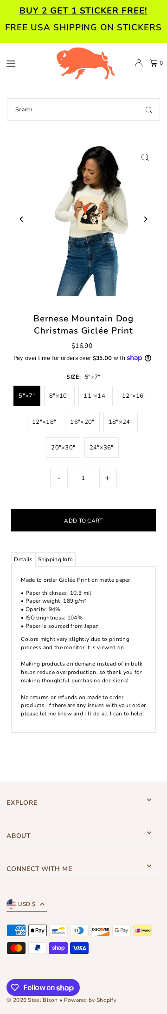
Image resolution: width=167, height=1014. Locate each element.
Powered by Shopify (90, 1000)
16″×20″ (82, 422)
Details (23, 559)
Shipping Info (55, 559)
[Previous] (21, 219)
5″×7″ (27, 396)
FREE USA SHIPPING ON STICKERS (83, 27)
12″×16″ (134, 396)
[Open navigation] (26, 62)
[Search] (149, 109)
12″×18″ (44, 422)
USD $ (26, 904)
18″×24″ (121, 422)
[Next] (145, 219)
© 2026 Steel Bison (32, 1000)
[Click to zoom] (145, 157)
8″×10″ (59, 396)
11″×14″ (96, 396)
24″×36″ (102, 447)
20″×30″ (63, 447)
